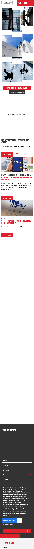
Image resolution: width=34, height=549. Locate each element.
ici (8, 515)
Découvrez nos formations (13, 114)
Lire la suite (7, 154)
